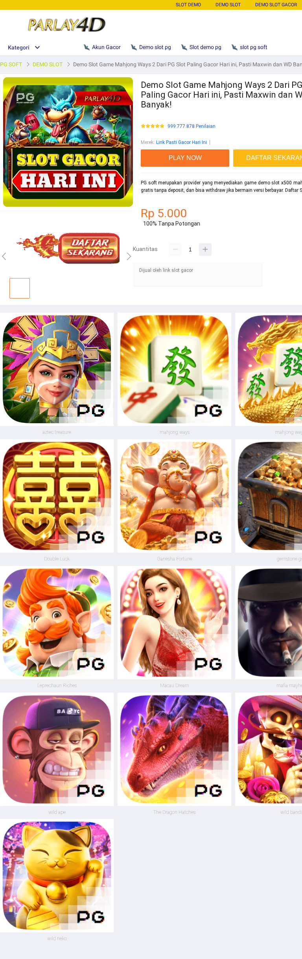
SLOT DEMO (188, 4)
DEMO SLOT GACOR (276, 4)
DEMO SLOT (228, 4)
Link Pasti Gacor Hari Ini (181, 142)
